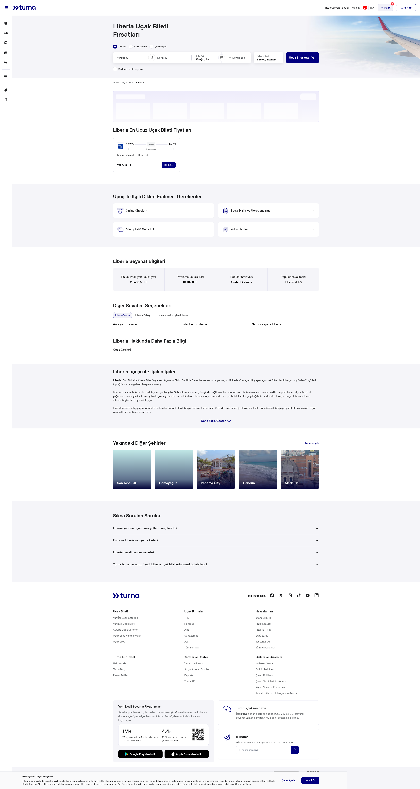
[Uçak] (6, 23)
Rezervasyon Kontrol (337, 7)
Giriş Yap (406, 7)
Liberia (140, 82)
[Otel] (6, 33)
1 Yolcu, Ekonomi (267, 59)
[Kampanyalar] (6, 90)
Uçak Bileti (127, 82)
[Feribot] (6, 62)
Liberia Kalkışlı (143, 315)
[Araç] (6, 53)
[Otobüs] (6, 43)
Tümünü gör (312, 443)
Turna (116, 82)
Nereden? (122, 57)
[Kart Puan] (6, 76)
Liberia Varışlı (122, 315)
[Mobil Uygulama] (6, 100)
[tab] (119, 47)
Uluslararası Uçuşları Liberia (172, 315)
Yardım (356, 7)
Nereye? (162, 57)
